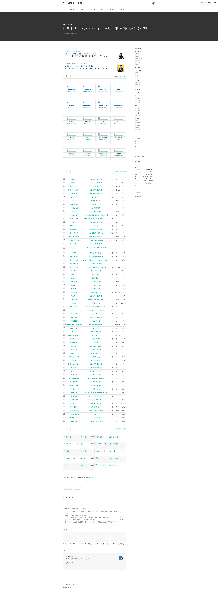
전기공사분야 (95, 197)
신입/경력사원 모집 (103, 122)
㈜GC (73, 211)
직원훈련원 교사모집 (71, 122)
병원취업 (148, 170)
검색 (149, 3)
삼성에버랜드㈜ (74, 226)
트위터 (151, 176)
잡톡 (137, 77)
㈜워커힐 (73, 274)
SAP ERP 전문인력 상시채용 (96, 396)
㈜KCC (74, 303)
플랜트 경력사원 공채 (71, 138)
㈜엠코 (74, 332)
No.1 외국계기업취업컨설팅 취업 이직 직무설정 (80, 54)
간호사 (136, 183)
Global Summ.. (103, 106)
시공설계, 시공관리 (96, 382)
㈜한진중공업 (73, 321)
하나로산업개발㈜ (74, 208)
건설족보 (82, 9)
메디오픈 (138, 100)
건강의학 (138, 103)
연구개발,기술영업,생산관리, (95, 421)
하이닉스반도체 (74, 233)
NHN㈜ (74, 253)
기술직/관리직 (96, 328)
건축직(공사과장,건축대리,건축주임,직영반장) (96, 219)
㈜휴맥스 (73, 346)
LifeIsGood (138, 95)
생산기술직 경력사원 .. (87, 90)
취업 (144, 170)
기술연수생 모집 (95, 321)
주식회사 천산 (73, 407)
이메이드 (138, 127)
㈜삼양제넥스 (73, 339)
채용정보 (72, 9)
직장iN (137, 75)
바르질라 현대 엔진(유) (74, 364)
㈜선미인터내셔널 (74, 410)
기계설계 (118, 138)
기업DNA (138, 58)
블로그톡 (138, 82)
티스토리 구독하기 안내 (140, 141)
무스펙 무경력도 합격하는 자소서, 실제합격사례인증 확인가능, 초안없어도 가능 (87, 68)
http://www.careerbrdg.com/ (73, 51)
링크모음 (137, 67)
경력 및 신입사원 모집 (96, 222)
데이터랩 (102, 9)
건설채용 (151, 181)
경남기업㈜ (74, 353)
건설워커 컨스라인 (72, 3)
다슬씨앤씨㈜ (73, 382)
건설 (151, 174)
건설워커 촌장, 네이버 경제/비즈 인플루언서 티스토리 (79, 559)
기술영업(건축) (96, 357)
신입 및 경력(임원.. (113, 437)
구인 (143, 174)
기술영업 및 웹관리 (96, 418)
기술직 (136, 185)
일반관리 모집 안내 (96, 263)
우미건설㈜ (74, 201)
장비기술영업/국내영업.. (71, 90)
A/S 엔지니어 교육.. (103, 154)
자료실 (137, 113)
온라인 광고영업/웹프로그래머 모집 (95, 307)
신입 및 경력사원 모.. (118, 106)
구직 (146, 185)
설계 (136, 181)
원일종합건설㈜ (74, 219)
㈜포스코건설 (73, 403)
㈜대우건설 (74, 350)
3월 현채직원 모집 (118, 154)
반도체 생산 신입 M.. (103, 90)
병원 (146, 183)
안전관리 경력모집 (118, 90)
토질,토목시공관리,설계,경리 (95, 400)
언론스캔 (138, 115)
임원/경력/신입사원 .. (87, 106)
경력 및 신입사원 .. (82, 451)
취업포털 (137, 176)
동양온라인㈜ (73, 307)
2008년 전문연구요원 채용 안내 (95, 233)
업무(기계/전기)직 (96, 204)
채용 (140, 170)
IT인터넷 (137, 90)
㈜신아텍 (73, 183)
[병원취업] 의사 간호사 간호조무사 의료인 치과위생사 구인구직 (80, 520)
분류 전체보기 (139, 48)
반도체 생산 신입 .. (113, 465)
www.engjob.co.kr (88, 477)
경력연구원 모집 (95, 339)
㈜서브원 (73, 285)
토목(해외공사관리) (96, 407)
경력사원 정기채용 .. (82, 465)
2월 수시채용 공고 (71, 106)
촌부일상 (138, 110)
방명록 (122, 9)
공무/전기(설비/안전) (96, 367)
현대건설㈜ (74, 278)
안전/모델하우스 (95, 201)
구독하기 (112, 9)
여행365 (138, 123)
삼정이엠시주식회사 (73, 418)
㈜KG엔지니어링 (73, 385)
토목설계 (95, 414)
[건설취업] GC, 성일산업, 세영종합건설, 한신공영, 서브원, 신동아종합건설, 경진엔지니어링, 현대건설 (90, 522)
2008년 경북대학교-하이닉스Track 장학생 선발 (96, 260)
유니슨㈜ (73, 222)
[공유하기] (69, 488)
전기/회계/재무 (96, 208)
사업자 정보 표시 (69, 497)
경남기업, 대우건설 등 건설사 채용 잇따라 (75, 515)
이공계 (152, 170)
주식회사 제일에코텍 (73, 414)
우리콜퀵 (138, 129)
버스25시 (138, 120)
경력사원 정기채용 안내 (95, 253)
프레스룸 (138, 65)
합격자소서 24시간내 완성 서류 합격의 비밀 (79, 66)
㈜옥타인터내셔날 (74, 357)
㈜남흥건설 (74, 375)
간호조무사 (148, 172)
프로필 (137, 108)
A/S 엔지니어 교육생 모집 (96, 236)
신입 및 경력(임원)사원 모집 (95, 193)
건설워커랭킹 (149, 178)
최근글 (137, 156)
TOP (153, 585)
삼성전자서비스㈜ (74, 236)
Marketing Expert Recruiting (95, 310)
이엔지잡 (137, 149)
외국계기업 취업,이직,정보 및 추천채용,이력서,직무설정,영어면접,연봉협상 (86, 56)
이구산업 (73, 367)
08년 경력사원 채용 (96, 403)
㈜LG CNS (74, 396)
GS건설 (142, 176)
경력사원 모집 (96, 335)
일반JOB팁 (138, 70)
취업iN (137, 73)
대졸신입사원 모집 (87, 122)
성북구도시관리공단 (73, 204)
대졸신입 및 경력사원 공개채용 (96, 299)
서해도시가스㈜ (74, 328)
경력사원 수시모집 (71, 154)
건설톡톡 (138, 60)
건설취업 (146, 181)
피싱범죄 (137, 92)
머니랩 (137, 80)
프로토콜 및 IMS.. (113, 458)
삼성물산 (140, 181)
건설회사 (143, 172)
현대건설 (147, 174)
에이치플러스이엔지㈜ (74, 335)
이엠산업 (138, 125)
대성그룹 (73, 289)
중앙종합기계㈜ (74, 421)
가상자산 (138, 87)
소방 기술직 (96, 226)
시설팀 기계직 (96, 274)
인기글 (142, 156)
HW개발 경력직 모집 (95, 346)
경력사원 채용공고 (87, 154)
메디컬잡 (137, 98)
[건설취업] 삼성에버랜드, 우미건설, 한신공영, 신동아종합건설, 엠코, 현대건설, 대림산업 (87, 518)
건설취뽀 (92, 9)
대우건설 (141, 183)
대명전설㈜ (74, 197)
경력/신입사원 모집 (103, 138)
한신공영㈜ (74, 281)
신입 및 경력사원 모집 (96, 179)
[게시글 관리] (72, 488)
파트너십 (137, 118)
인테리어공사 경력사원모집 (95, 410)
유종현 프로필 (138, 151)
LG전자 (74, 248)
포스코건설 (138, 174)
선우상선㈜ (74, 299)
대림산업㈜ (74, 371)
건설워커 (67, 508)
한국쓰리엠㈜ (73, 244)
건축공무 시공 (96, 314)
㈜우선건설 (74, 314)
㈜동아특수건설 (74, 400)
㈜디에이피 (74, 179)
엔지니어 (137, 172)
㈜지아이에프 (73, 389)
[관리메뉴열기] (215, 3)
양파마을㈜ (74, 193)
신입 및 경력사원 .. (82, 437)
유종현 (136, 170)
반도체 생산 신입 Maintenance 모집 (96, 267)
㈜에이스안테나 (74, 186)
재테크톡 (138, 85)
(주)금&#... (74, 296)
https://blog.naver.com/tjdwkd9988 (75, 63)
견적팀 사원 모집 (95, 375)
